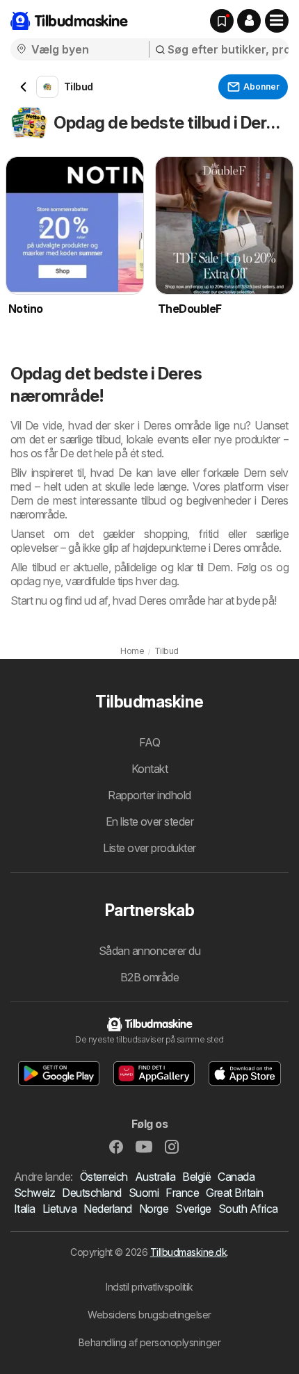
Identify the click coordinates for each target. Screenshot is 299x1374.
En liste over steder (150, 821)
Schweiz (34, 1193)
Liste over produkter (149, 848)
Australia (155, 1177)
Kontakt (149, 769)
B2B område (149, 977)
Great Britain (234, 1193)
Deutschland (91, 1193)
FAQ (149, 742)
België (196, 1177)
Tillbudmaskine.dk (188, 1252)
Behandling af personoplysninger (149, 1342)
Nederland (107, 1209)
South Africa (248, 1209)
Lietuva (59, 1209)
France (182, 1193)
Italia (24, 1209)
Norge (153, 1209)
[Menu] (277, 21)
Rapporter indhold (149, 795)
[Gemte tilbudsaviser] (222, 21)
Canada (236, 1177)
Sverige (193, 1209)
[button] (249, 21)
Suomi (144, 1193)
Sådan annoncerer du (149, 951)
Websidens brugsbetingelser (149, 1314)
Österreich (104, 1177)
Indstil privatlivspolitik (149, 1287)
